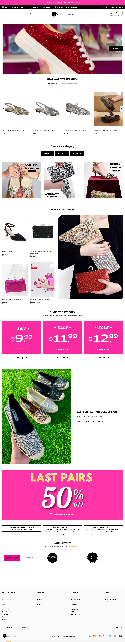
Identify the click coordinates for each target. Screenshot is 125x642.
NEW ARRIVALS (35, 21)
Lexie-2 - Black (7, 251)
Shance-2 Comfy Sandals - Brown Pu (106, 130)
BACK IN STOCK (23, 21)
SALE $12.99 (77, 153)
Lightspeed (8, 641)
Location (4, 617)
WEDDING (45, 21)
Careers (4, 619)
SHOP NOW (116, 48)
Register (39, 597)
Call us (9, 627)
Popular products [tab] (69, 84)
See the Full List (75, 546)
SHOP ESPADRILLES (83, 421)
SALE (92, 21)
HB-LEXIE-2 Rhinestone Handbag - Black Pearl (41, 252)
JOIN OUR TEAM (101, 21)
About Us (5, 597)
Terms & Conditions (8, 612)
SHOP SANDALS (98, 421)
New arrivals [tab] (53, 84)
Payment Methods (7, 607)
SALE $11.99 (62, 153)
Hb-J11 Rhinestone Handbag (11, 299)
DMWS (69, 636)
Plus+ (74, 636)
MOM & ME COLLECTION (69, 21)
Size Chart (5, 614)
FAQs (3, 604)
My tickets (40, 602)
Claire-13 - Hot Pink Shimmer (40, 299)
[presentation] (3, 109)
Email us (24, 627)
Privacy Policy (6, 609)
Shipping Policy (6, 599)
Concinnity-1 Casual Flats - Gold (13, 130)
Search (30, 14)
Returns (4, 602)
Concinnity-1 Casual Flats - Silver (44, 130)
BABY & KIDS (55, 21)
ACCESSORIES (84, 21)
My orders (39, 599)
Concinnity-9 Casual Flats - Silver (75, 130)
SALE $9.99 (47, 153)
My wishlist (40, 604)
